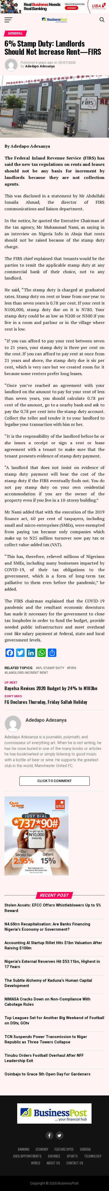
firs (72, 668)
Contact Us (74, 1162)
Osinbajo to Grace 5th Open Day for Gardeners (47, 1074)
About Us (53, 1162)
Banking (23, 1149)
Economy (42, 1149)
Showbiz (54, 1156)
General (85, 1149)
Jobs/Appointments (27, 1156)
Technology (92, 1156)
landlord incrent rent (27, 673)
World (35, 1162)
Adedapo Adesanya (39, 66)
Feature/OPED (64, 1149)
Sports (72, 1156)
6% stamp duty (51, 668)
